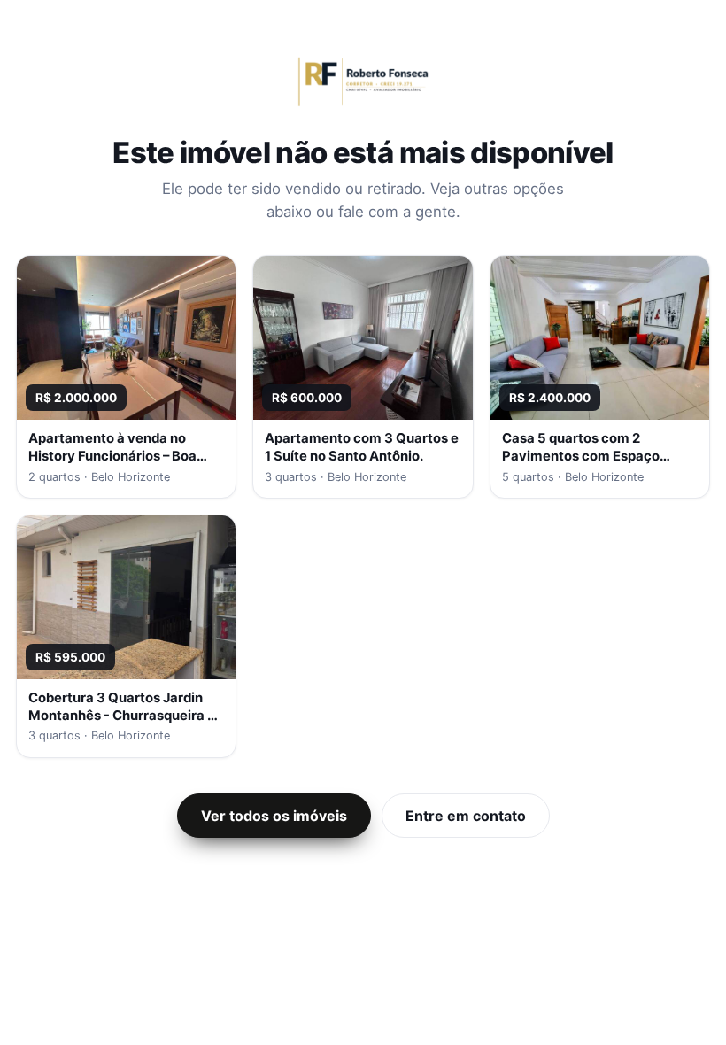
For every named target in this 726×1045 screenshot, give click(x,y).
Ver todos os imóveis (274, 815)
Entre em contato (465, 815)
